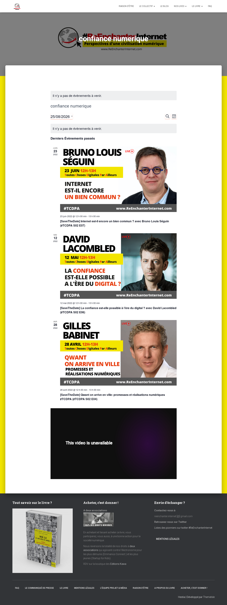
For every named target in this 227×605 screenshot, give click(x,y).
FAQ (210, 6)
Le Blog (164, 6)
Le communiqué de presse (39, 588)
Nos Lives (179, 6)
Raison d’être (126, 6)
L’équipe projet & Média (113, 588)
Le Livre (196, 6)
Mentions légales (167, 539)
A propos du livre (164, 588)
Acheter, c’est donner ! (194, 588)
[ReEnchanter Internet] (17, 6)
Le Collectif (146, 6)
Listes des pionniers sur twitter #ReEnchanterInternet (183, 527)
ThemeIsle (209, 597)
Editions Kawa (118, 563)
